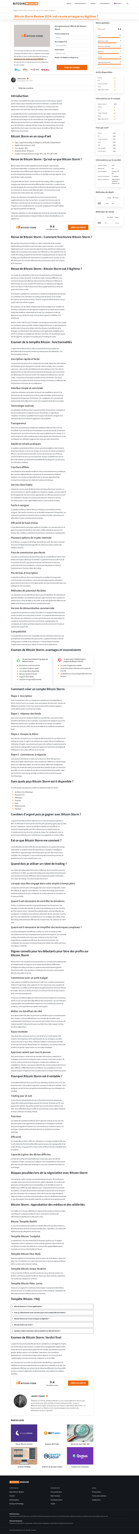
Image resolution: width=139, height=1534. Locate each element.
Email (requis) (59, 49)
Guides (93, 4)
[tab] (52, 1306)
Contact (12, 1496)
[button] (127, 4)
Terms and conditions (99, 1496)
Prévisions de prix (80, 4)
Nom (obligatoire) (61, 42)
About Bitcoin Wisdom (16, 1492)
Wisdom (19, 1482)
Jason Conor (38, 1396)
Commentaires (104, 4)
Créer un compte (72, 67)
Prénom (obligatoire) (62, 34)
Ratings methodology (16, 1504)
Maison (69, 4)
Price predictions (56, 1492)
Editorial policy (14, 1500)
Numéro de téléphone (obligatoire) (66, 57)
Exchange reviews (56, 1500)
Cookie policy (96, 1500)
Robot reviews (55, 1496)
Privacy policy (96, 1492)
